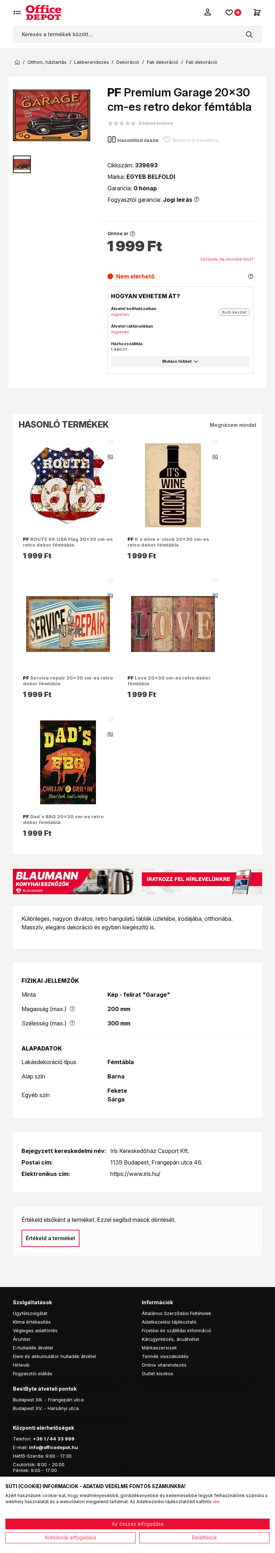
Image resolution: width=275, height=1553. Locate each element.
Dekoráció (127, 62)
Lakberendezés (91, 62)
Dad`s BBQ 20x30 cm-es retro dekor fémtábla (63, 819)
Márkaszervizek (159, 1347)
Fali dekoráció (162, 62)
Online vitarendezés (164, 1365)
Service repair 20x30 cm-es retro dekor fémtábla (68, 680)
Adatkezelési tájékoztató (169, 1322)
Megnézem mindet (233, 425)
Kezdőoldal (17, 62)
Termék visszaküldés (165, 1356)
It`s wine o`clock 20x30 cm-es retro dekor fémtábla (168, 542)
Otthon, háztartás (47, 62)
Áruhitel (21, 1339)
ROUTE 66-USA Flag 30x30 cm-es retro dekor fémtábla (68, 542)
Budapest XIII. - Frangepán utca (48, 1399)
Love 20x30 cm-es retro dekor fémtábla (169, 680)
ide (216, 1501)
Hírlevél (21, 1365)
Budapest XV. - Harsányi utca (46, 1408)
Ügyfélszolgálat (30, 1313)
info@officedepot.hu (53, 1447)
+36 (38, 1439)
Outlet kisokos (157, 1373)
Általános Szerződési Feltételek (176, 1313)
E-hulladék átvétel (33, 1347)
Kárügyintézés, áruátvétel (170, 1339)
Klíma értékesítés (32, 1322)
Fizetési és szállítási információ (176, 1330)
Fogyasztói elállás (32, 1373)
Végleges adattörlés (35, 1330)
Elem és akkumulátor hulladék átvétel (54, 1356)
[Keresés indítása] (249, 34)
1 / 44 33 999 (58, 1439)
